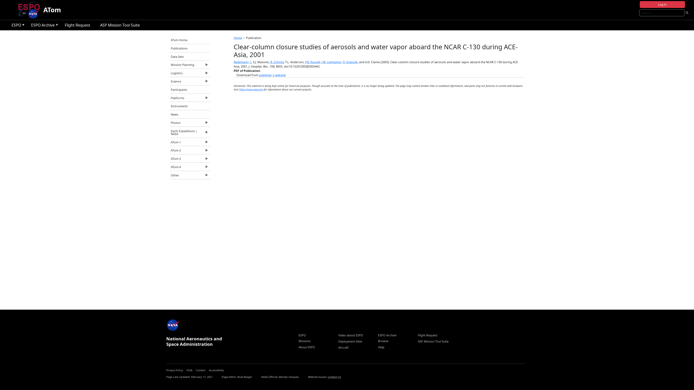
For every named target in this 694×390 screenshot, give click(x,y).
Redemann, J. (242, 62)
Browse (383, 341)
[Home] (30, 10)
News (174, 114)
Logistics (176, 74)
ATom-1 (175, 143)
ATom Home (179, 40)
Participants (179, 90)
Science (175, 82)
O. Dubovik (350, 62)
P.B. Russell (312, 62)
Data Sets (177, 57)
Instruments (179, 106)
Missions (305, 341)
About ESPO (307, 347)
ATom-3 (175, 159)
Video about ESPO (350, 335)
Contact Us (334, 377)
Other (174, 176)
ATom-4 (175, 168)
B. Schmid (277, 62)
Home (238, 38)
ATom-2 (175, 151)
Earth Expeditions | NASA (183, 133)
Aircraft (343, 348)
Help (381, 347)
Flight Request (77, 25)
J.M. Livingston (331, 62)
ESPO (15, 26)
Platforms (177, 99)
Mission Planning (182, 66)
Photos (175, 124)
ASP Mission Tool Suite (120, 25)
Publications (179, 48)
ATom (52, 9)
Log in (662, 4)
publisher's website (272, 75)
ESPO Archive (42, 26)
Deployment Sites (350, 341)
